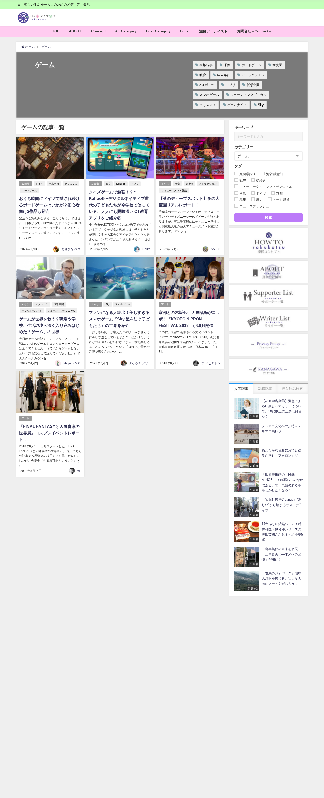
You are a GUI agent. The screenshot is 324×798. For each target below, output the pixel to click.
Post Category (158, 31)
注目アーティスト (213, 31)
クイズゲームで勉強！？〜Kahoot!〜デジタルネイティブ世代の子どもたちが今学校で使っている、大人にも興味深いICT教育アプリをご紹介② (119, 205)
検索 (269, 217)
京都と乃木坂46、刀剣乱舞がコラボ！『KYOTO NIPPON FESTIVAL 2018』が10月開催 (189, 318)
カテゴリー (243, 147)
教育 (202, 75)
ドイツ (39, 184)
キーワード (243, 127)
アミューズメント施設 (174, 190)
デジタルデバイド (32, 311)
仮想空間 (253, 85)
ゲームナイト (237, 105)
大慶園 (277, 65)
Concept (98, 31)
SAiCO (215, 249)
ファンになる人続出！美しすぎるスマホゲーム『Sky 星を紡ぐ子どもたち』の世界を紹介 (119, 318)
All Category (125, 31)
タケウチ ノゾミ (140, 363)
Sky (261, 105)
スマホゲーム (209, 94)
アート (165, 304)
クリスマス (207, 105)
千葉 (227, 65)
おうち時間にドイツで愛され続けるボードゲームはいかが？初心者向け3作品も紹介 (49, 204)
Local (185, 31)
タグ (238, 166)
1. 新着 (25, 184)
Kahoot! (121, 184)
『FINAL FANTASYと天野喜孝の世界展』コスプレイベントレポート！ (49, 432)
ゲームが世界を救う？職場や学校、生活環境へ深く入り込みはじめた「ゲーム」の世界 (49, 325)
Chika (146, 249)
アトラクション (253, 75)
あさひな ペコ (71, 249)
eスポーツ (206, 85)
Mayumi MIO (71, 363)
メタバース (41, 304)
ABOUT (75, 31)
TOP (55, 31)
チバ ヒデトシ (210, 363)
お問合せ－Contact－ (254, 31)
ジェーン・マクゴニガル (248, 94)
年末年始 (223, 75)
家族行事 (206, 65)
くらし (165, 184)
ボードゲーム (251, 65)
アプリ (230, 85)
